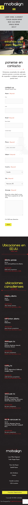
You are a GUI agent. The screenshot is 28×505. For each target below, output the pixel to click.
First (6, 97)
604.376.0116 (8, 375)
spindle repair (14, 24)
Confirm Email (8, 130)
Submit (8, 224)
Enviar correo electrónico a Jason (13, 330)
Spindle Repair (14, 467)
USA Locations (14, 483)
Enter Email (7, 121)
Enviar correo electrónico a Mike (13, 378)
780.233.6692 (8, 327)
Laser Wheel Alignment (14, 457)
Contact (14, 475)
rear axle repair (14, 22)
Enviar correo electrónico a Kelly (13, 271)
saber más (14, 251)
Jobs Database (14, 473)
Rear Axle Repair (14, 465)
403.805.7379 (8, 304)
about (14, 27)
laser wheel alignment (14, 17)
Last (6, 106)
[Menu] (14, 9)
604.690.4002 (8, 405)
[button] (2, 7)
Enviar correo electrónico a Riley (13, 307)
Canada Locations (14, 481)
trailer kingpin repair (14, 19)
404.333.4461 (8, 268)
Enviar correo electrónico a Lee (13, 354)
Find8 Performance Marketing (18, 501)
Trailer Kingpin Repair (14, 459)
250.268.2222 (8, 351)
